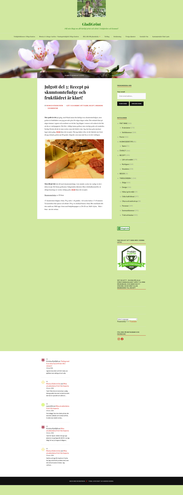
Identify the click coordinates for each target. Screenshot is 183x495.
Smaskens (99, 105)
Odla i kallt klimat (128, 196)
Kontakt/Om (144, 36)
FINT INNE (123, 123)
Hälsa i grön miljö (128, 192)
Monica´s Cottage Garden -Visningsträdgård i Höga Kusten (59, 36)
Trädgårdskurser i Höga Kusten (24, 36)
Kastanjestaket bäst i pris (160, 36)
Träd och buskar (128, 215)
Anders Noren (108, 481)
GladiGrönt (91, 24)
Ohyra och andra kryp (129, 201)
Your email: (121, 92)
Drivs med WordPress (77, 481)
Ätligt (124, 183)
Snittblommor (127, 132)
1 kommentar (53, 108)
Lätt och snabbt (73, 105)
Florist (122, 137)
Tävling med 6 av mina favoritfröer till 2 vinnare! (57, 363)
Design (124, 187)
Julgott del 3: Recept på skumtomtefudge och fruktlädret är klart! (67, 92)
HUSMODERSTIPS (126, 142)
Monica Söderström (55, 105)
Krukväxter (126, 128)
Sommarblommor (128, 211)
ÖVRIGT (123, 151)
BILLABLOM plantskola (91, 36)
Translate (133, 321)
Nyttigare (84, 105)
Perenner (125, 206)
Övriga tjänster (131, 36)
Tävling (106, 36)
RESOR (122, 174)
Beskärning (117, 36)
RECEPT (92, 105)
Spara (124, 146)
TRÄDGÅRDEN (125, 178)
